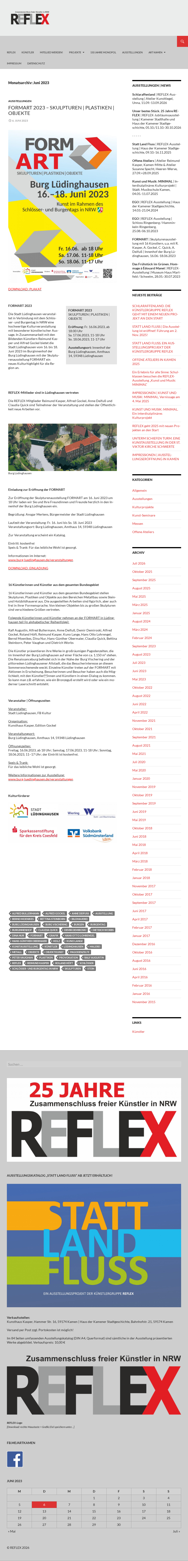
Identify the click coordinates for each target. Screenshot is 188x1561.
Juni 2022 (139, 704)
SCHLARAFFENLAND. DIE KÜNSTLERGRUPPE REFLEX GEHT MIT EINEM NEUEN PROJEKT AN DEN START (155, 312)
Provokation (68, 957)
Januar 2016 (141, 994)
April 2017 (140, 919)
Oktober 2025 (142, 572)
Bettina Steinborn (52, 918)
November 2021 (143, 720)
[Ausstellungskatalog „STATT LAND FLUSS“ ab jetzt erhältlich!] (94, 1245)
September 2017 (144, 903)
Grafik (53, 935)
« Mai (12, 1531)
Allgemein (139, 490)
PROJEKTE (75, 52)
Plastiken (46, 957)
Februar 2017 (142, 927)
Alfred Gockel (55, 913)
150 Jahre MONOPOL (103, 52)
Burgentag (97, 924)
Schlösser (87, 963)
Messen (137, 523)
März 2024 (140, 629)
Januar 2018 (141, 878)
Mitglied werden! (51, 52)
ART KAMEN (155, 52)
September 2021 (144, 737)
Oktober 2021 (142, 729)
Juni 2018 (139, 836)
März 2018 (140, 861)
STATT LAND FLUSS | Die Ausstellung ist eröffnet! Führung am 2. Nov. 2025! (156, 331)
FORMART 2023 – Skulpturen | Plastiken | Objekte (61, 110)
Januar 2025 (141, 613)
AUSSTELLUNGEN (132, 52)
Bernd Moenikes (23, 918)
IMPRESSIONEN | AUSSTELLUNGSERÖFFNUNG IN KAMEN (155, 457)
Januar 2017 (141, 936)
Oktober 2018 (142, 828)
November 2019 (143, 787)
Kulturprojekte (143, 507)
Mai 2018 (139, 845)
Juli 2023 (138, 663)
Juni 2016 (139, 969)
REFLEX (11, 52)
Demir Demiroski (75, 929)
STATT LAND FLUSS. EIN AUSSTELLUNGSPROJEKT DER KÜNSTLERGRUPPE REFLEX (153, 347)
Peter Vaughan (22, 957)
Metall (17, 951)
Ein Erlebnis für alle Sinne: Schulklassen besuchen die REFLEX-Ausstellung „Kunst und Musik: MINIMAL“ (155, 378)
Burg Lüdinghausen (25, 924)
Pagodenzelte (79, 951)
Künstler (50, 946)
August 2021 (141, 745)
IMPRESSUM (14, 63)
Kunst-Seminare (143, 515)
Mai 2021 (139, 754)
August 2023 (141, 654)
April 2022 (140, 712)
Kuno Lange (74, 940)
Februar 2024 (142, 638)
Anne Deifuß (80, 913)
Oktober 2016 (142, 952)
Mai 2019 (139, 820)
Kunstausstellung (25, 946)
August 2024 (141, 621)
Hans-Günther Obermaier (29, 940)
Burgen (79, 924)
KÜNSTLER (28, 52)
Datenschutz (36, 63)
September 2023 (144, 646)
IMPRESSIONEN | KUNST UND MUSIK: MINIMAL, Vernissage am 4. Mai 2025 (156, 397)
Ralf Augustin (94, 957)
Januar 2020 (141, 778)
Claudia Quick (48, 929)
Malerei (95, 946)
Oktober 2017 (142, 894)
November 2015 (143, 1002)
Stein (90, 968)
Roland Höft (64, 963)
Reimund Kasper (38, 963)
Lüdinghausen (73, 946)
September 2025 (144, 580)
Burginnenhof (22, 929)
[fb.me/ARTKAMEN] (15, 1459)
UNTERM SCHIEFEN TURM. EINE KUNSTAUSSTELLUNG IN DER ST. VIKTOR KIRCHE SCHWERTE (156, 442)
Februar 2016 (142, 985)
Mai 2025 (139, 596)
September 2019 (144, 803)
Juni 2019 (139, 811)
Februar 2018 (142, 869)
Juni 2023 (139, 671)
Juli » (176, 1531)
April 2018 (140, 853)
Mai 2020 (139, 770)
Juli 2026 (138, 563)
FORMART (36, 935)
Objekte (33, 951)
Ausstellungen (19, 101)
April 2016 (140, 977)
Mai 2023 (139, 679)
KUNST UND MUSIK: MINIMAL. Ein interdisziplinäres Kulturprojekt (155, 413)
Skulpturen (73, 968)
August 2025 (141, 588)
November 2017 (143, 886)
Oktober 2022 (142, 687)
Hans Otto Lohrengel (80, 935)
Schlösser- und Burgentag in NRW (35, 968)
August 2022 (141, 696)
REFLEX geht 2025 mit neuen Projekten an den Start (156, 428)
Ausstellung (104, 913)
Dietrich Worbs (103, 929)
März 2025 (140, 605)
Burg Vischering (56, 924)
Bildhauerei (80, 918)
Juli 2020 (138, 762)
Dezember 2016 (143, 944)
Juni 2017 (139, 911)
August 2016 (141, 960)
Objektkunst (55, 951)
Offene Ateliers (143, 532)
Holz (56, 940)
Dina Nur (18, 935)
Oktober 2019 (142, 795)
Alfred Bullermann (25, 913)
